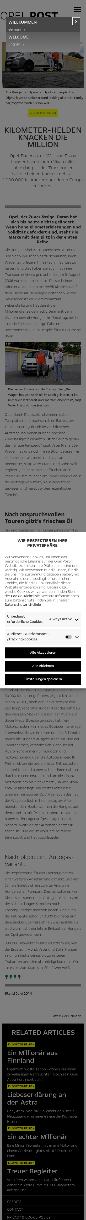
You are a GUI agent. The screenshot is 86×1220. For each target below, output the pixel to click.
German (17, 29)
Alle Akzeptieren (43, 653)
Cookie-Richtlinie (25, 596)
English (16, 44)
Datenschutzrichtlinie (23, 604)
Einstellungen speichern (43, 679)
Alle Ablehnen (43, 666)
